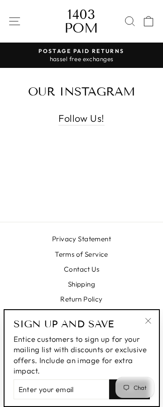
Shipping (81, 284)
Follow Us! (81, 118)
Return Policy (81, 299)
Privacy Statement (81, 239)
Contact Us (81, 269)
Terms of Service (81, 254)
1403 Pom (81, 21)
